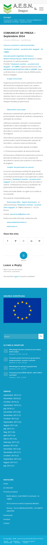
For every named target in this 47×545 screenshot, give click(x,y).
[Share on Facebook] (8, 241)
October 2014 (10, 455)
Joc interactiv (8, 488)
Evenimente (8, 515)
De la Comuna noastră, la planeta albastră (23, 503)
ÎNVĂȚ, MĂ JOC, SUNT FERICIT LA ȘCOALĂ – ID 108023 (23, 497)
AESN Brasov (27, 40)
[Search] (34, 9)
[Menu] (40, 9)
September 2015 (11, 422)
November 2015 (11, 415)
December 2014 (11, 449)
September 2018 (11, 405)
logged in (16, 276)
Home (6, 484)
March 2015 (9, 438)
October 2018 (10, 401)
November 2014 (11, 452)
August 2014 (9, 462)
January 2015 (9, 445)
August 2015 (9, 425)
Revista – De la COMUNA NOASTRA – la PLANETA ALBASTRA (25, 509)
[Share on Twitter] (15, 241)
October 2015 (10, 418)
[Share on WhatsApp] (23, 241)
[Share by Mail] (39, 241)
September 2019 (11, 395)
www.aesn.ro (12, 226)
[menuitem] (34, 9)
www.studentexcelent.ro (17, 222)
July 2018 (7, 408)
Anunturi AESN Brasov (12, 40)
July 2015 (7, 428)
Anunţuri (7, 17)
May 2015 (8, 432)
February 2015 (10, 442)
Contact (6, 523)
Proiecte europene (11, 492)
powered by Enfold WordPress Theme (30, 539)
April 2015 (8, 435)
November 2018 (11, 398)
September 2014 (11, 459)
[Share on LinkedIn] (31, 241)
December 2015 (11, 412)
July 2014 (7, 465)
